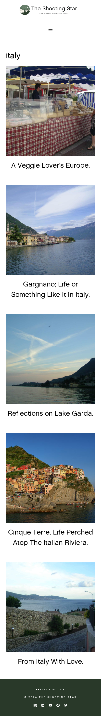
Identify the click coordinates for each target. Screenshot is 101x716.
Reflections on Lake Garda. (50, 414)
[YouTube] (50, 705)
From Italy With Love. (50, 662)
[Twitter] (66, 705)
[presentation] (50, 111)
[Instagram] (35, 705)
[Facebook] (58, 705)
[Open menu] (50, 31)
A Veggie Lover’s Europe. (50, 165)
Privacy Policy (50, 689)
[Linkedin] (42, 705)
